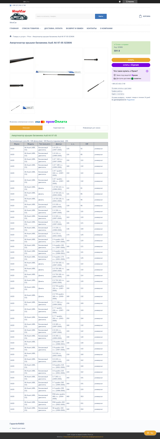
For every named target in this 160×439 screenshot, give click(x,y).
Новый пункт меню (18, 428)
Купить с (127, 65)
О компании (106, 28)
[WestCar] (22, 15)
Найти (101, 16)
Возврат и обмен (74, 28)
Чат (152, 433)
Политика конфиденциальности (92, 437)
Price (29, 36)
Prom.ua (90, 434)
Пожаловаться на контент (72, 437)
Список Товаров (30, 28)
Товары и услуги (19, 36)
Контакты (92, 28)
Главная (14, 28)
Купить (131, 60)
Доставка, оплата (53, 28)
